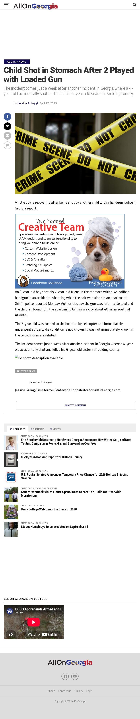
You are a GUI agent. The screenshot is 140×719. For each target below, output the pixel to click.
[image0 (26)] (70, 287)
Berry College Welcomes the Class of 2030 (49, 509)
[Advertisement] (70, 566)
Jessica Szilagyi (28, 103)
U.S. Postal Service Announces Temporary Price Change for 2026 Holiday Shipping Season (74, 476)
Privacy (79, 691)
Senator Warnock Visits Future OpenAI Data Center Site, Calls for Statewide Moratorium (71, 493)
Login (89, 691)
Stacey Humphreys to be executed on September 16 (54, 527)
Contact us (64, 691)
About (51, 691)
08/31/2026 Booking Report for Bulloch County (51, 457)
